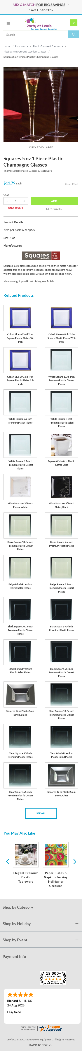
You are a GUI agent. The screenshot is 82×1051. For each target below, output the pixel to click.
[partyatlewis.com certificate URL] (41, 1028)
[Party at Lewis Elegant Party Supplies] (41, 22)
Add (54, 201)
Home (6, 46)
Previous (7, 861)
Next (74, 861)
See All (41, 813)
